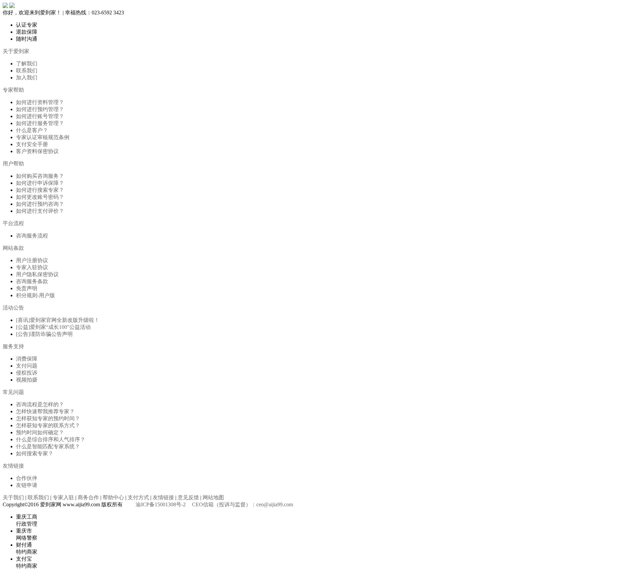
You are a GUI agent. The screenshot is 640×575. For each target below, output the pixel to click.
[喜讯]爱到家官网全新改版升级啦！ (57, 320)
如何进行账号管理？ (40, 116)
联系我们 (26, 70)
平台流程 (13, 223)
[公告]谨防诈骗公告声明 (44, 334)
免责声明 (26, 288)
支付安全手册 (32, 144)
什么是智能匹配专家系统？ (48, 446)
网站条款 (13, 248)
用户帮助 (13, 163)
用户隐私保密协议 (37, 274)
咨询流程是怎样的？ (40, 404)
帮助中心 (113, 497)
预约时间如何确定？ (40, 432)
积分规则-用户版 (35, 295)
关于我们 (13, 497)
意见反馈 (188, 497)
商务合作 (88, 497)
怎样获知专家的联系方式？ (48, 425)
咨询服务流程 (32, 235)
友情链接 (13, 466)
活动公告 (13, 308)
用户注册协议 (32, 260)
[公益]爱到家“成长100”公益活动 (53, 327)
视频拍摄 (26, 380)
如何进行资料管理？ (40, 102)
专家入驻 (63, 497)
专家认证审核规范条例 (42, 137)
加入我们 (26, 77)
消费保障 (26, 359)
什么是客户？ (32, 130)
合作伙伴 (26, 478)
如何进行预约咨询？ (40, 204)
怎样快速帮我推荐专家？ (45, 411)
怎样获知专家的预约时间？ (48, 418)
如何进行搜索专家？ (40, 190)
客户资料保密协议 (37, 151)
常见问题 (13, 392)
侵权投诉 (26, 373)
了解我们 (26, 63)
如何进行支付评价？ (40, 211)
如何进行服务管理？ (40, 123)
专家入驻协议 (32, 267)
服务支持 (13, 346)
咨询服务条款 (32, 281)
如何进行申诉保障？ (40, 183)
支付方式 (138, 497)
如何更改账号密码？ (40, 197)
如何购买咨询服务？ (40, 176)
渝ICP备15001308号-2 (161, 504)
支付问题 (26, 366)
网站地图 (213, 497)
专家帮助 (13, 90)
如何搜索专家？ (34, 453)
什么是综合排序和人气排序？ (50, 439)
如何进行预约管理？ (40, 109)
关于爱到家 (16, 51)
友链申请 (26, 485)
